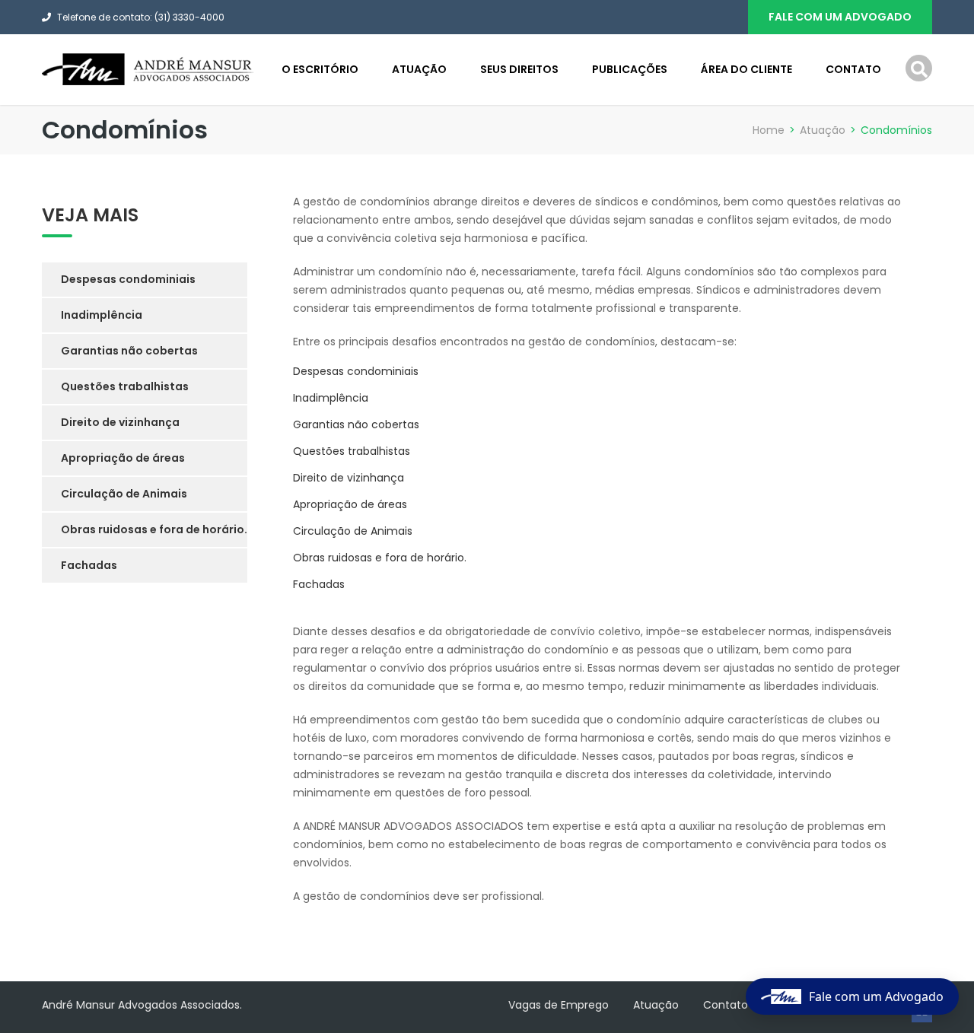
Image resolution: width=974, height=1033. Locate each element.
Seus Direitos (519, 69)
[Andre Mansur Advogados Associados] (148, 68)
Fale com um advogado (840, 16)
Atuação (419, 69)
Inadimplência (330, 397)
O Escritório (320, 69)
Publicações (629, 69)
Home (769, 130)
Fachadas (319, 584)
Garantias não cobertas (356, 424)
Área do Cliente (746, 69)
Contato (853, 69)
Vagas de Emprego (558, 1004)
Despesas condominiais (356, 371)
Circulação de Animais (352, 531)
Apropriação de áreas (350, 504)
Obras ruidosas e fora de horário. (379, 557)
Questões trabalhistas (351, 451)
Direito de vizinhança (348, 477)
